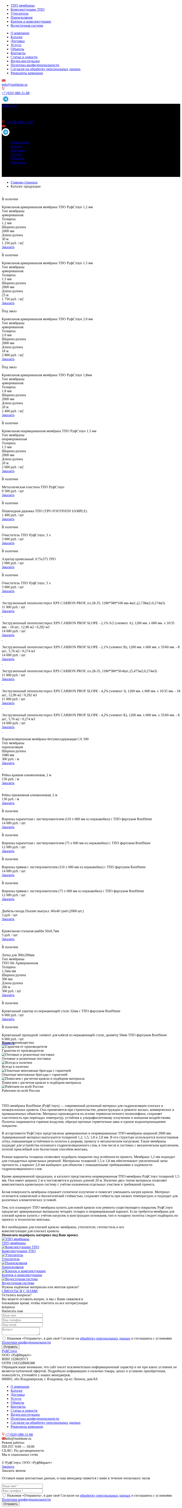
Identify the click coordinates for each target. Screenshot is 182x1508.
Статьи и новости (24, 57)
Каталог (17, 37)
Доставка (18, 41)
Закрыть (8, 1466)
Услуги (16, 45)
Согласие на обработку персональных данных (46, 69)
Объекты (17, 49)
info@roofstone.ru (15, 84)
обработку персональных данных (105, 1338)
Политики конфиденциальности (26, 1342)
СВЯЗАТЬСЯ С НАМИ (20, 1291)
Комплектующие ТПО (28, 9)
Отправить (11, 1346)
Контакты (18, 53)
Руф (9, 106)
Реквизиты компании (27, 73)
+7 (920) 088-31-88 (16, 93)
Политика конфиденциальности (35, 65)
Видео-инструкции (25, 61)
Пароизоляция (21, 17)
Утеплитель (19, 13)
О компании (20, 33)
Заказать (8, 247)
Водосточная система (27, 25)
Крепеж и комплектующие (31, 21)
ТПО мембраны (23, 5)
